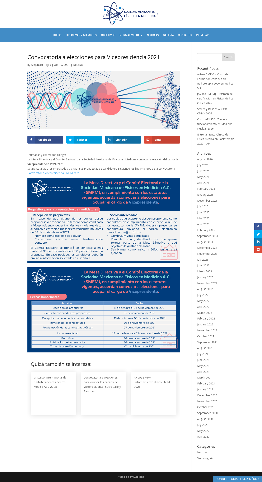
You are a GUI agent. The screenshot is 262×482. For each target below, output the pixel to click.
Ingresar (202, 35)
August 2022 (205, 289)
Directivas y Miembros (81, 35)
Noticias (153, 35)
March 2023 (204, 271)
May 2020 (203, 431)
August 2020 (205, 419)
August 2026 (205, 159)
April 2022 (203, 307)
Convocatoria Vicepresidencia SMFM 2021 (53, 173)
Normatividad (129, 35)
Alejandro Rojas (41, 65)
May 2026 (203, 177)
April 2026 (203, 183)
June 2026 (203, 171)
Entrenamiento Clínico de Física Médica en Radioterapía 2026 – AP (215, 139)
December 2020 (207, 395)
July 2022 (202, 295)
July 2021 (202, 354)
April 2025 (203, 224)
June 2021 (203, 360)
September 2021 (207, 342)
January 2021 (205, 389)
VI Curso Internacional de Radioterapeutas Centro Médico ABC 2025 (50, 381)
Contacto (185, 35)
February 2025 (206, 230)
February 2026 (206, 189)
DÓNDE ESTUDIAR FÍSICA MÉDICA (237, 479)
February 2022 (206, 318)
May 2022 (203, 301)
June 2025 (203, 212)
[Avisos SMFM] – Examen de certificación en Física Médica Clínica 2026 (215, 98)
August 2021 (205, 348)
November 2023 (207, 253)
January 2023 (205, 277)
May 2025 (203, 218)
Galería (168, 35)
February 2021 (206, 383)
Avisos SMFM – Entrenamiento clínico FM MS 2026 (152, 381)
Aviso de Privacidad (131, 477)
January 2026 (205, 194)
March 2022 (204, 312)
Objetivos (108, 35)
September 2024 (207, 236)
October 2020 (205, 407)
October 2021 (205, 336)
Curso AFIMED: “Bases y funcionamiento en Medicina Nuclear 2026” (214, 123)
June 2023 (203, 265)
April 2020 (203, 436)
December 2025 (207, 200)
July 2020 (202, 425)
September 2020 (207, 413)
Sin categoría (205, 458)
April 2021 (203, 372)
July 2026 (202, 165)
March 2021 (204, 377)
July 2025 (202, 206)
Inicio (57, 35)
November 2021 (207, 330)
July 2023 (202, 259)
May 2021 (203, 366)
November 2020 (207, 401)
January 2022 (205, 324)
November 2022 (207, 283)
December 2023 (207, 248)
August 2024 (205, 242)
